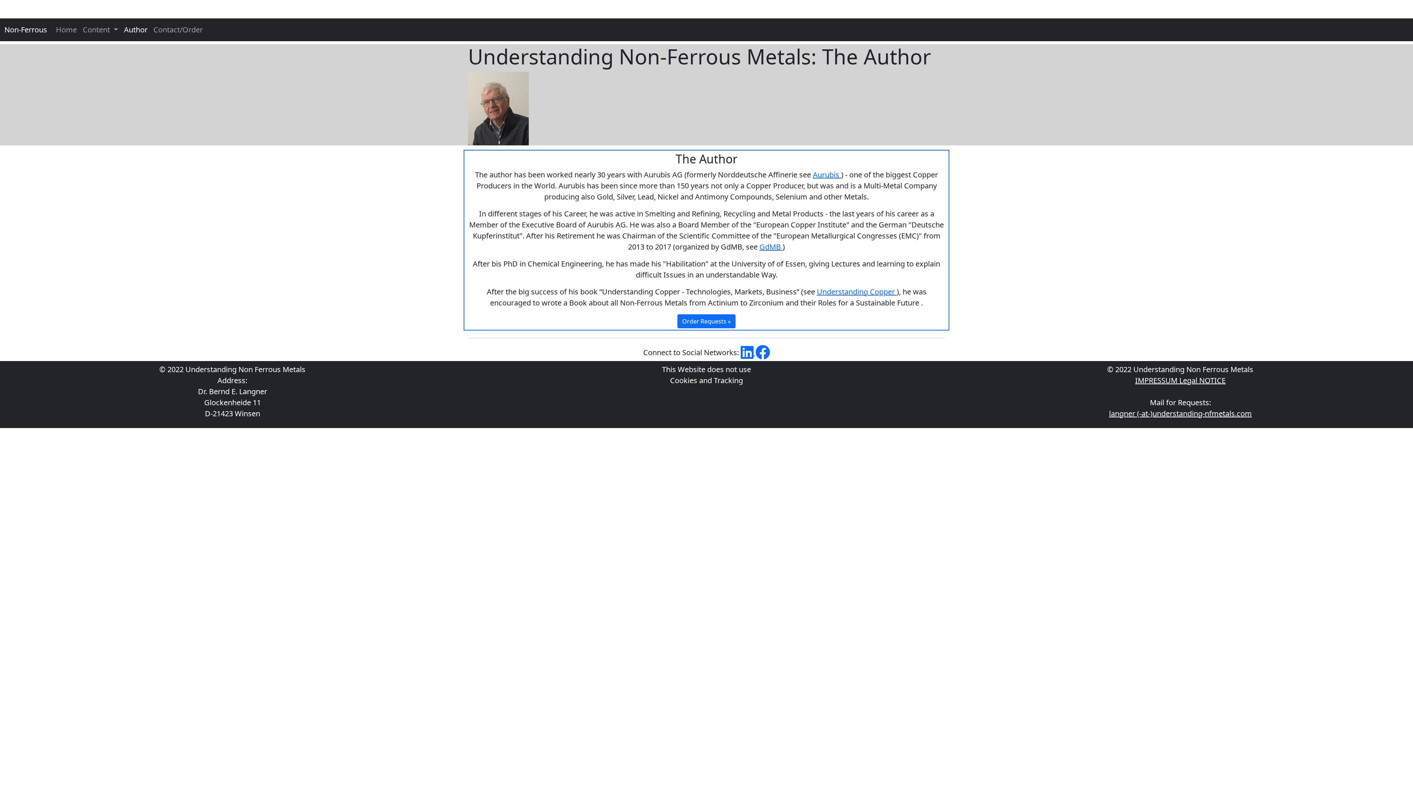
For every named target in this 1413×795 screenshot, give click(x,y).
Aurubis (827, 175)
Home (66, 30)
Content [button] (97, 30)
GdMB (771, 247)
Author (136, 30)
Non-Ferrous (25, 30)
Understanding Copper (857, 292)
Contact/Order (178, 30)
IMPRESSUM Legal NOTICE (1180, 380)
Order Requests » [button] (706, 321)
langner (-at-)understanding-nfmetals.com (1180, 413)
